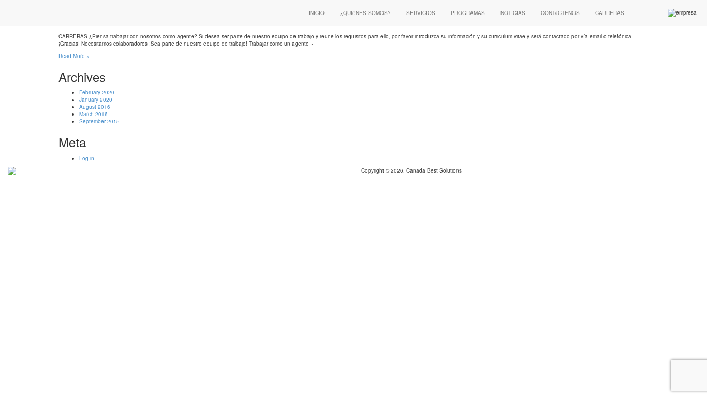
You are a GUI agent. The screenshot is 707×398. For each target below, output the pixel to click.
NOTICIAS (512, 13)
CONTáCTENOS (560, 13)
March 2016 (93, 114)
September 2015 (99, 121)
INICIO (316, 13)
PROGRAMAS (468, 13)
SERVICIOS (420, 13)
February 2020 (96, 92)
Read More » (74, 56)
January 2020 (95, 99)
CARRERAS (609, 13)
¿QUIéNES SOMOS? (365, 13)
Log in (86, 158)
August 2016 (94, 106)
